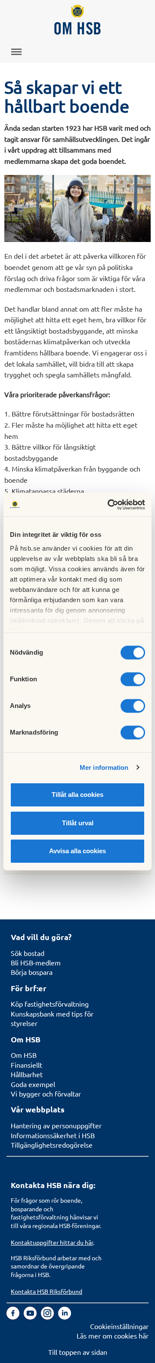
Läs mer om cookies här (113, 1335)
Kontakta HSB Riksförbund (46, 1291)
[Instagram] (48, 1316)
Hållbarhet (27, 1074)
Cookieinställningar (119, 1326)
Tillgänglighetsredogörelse (52, 1144)
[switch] (133, 679)
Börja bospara (32, 972)
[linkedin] (64, 1316)
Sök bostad (27, 953)
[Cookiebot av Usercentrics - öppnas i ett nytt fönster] (109, 504)
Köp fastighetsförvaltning (50, 1003)
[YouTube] (31, 1316)
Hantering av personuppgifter (56, 1125)
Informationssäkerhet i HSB (53, 1135)
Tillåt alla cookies (77, 794)
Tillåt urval (77, 823)
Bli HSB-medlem (36, 962)
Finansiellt (26, 1064)
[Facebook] (13, 1316)
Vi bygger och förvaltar (46, 1093)
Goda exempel (33, 1084)
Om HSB (24, 1055)
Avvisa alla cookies (77, 851)
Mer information (104, 767)
